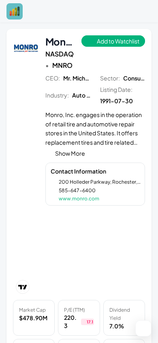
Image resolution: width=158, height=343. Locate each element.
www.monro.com (79, 198)
